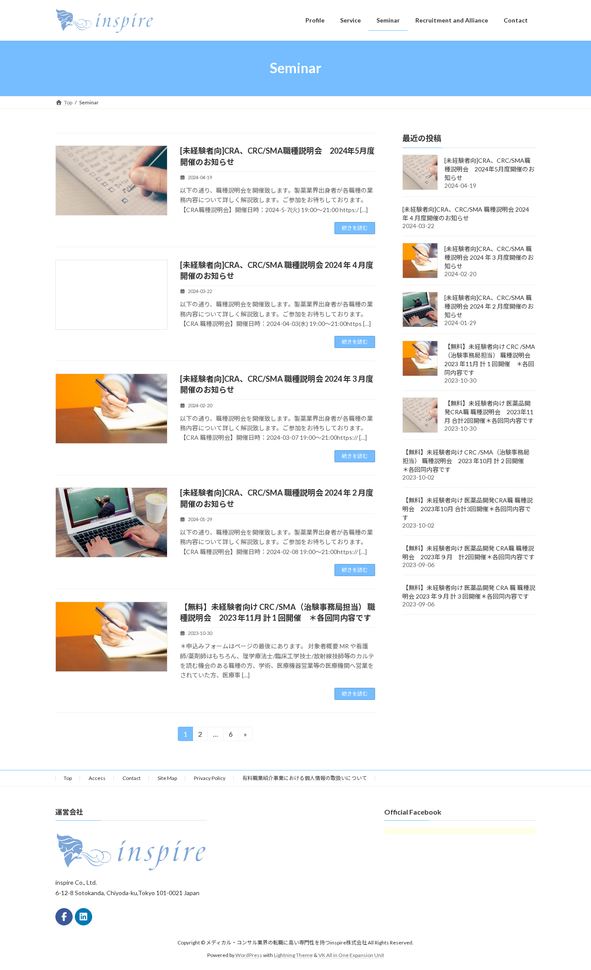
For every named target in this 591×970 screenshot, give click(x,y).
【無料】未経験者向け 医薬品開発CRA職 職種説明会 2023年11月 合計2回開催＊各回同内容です (489, 412)
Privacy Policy (209, 778)
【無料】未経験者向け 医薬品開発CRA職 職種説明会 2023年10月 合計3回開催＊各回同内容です (467, 508)
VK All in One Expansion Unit (351, 954)
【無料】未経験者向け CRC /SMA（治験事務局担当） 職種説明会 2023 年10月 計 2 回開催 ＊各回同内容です (466, 460)
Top (68, 778)
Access (97, 778)
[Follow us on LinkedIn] (83, 916)
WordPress (248, 954)
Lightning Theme (293, 954)
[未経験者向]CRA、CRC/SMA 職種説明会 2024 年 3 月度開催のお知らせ (488, 257)
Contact (131, 778)
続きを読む (355, 228)
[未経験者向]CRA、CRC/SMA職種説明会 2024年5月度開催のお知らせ (489, 169)
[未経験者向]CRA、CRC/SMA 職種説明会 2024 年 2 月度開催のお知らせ (488, 306)
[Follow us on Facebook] (64, 916)
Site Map (167, 778)
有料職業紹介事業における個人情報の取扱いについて (304, 778)
